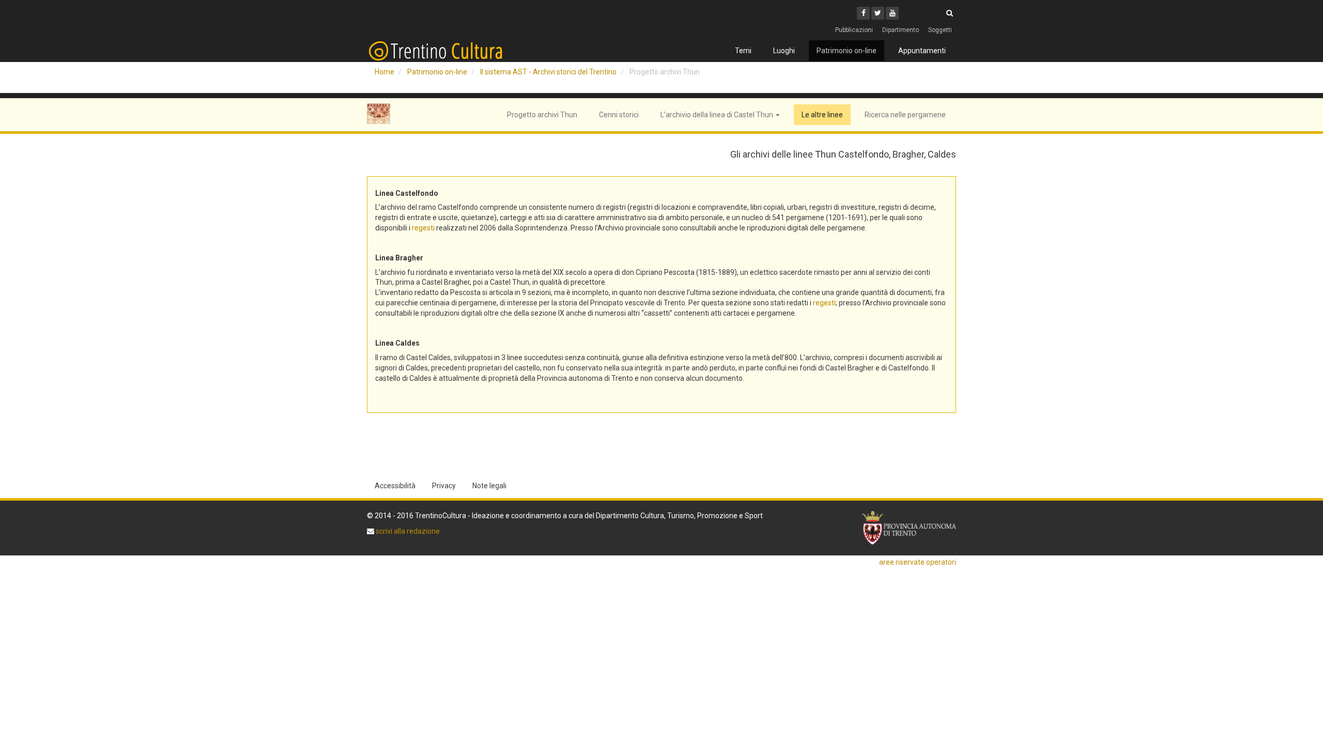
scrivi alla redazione (407, 531)
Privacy (444, 486)
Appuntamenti (922, 51)
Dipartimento (900, 30)
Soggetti (940, 30)
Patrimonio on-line (846, 51)
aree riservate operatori (917, 562)
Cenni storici (619, 115)
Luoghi (784, 51)
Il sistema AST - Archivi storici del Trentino (548, 72)
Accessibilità (395, 486)
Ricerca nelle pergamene (905, 115)
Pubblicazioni (854, 30)
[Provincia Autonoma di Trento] (909, 528)
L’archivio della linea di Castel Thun (717, 115)
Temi (743, 51)
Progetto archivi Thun (542, 115)
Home (384, 72)
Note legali (489, 486)
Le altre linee (822, 115)
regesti (423, 228)
